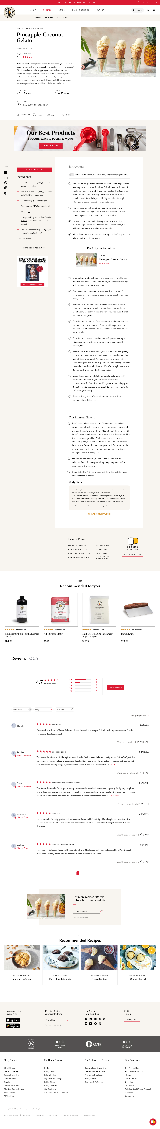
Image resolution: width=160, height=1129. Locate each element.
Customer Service (10, 1078)
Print (39, 115)
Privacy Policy (40, 1115)
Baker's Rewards (152, 3)
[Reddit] (95, 1023)
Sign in (148, 10)
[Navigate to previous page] (73, 873)
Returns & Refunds (11, 1085)
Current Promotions (11, 1075)
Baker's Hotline (50, 1075)
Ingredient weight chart (79, 554)
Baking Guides (49, 1071)
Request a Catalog (11, 1071)
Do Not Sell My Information (70, 1115)
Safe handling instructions (102, 558)
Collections (63, 18)
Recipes (47, 10)
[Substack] (100, 1023)
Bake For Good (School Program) (138, 1089)
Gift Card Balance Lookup (14, 1089)
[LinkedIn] (86, 1023)
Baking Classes (50, 1082)
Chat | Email (132, 1020)
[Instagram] (95, 1019)
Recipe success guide (78, 545)
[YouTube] (90, 1023)
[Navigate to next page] (86, 873)
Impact (100, 10)
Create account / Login (99, 514)
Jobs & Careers (131, 1078)
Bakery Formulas (91, 1078)
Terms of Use (53, 1115)
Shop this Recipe (35, 170)
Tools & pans (101, 554)
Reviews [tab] (18, 658)
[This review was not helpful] (146, 742)
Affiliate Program (10, 1096)
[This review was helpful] (141, 742)
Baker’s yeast (102, 550)
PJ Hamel (29, 48)
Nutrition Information (34, 248)
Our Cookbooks (50, 1089)
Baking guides (102, 545)
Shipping (7, 1082)
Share (54, 115)
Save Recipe (25, 115)
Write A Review (116, 687)
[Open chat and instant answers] (152, 1121)
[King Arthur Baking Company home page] (9, 12)
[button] (83, 679)
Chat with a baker (132, 555)
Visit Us (142, 3)
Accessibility (26, 1115)
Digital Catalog (9, 1068)
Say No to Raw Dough (53, 1078)
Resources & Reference (94, 1082)
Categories (35, 18)
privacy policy (83, 917)
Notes (67, 115)
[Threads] (100, 1019)
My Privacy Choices (89, 1115)
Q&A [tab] (33, 658)
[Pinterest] (104, 1019)
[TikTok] (90, 1019)
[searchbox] (19, 709)
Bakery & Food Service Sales (95, 1068)
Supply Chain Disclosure (11, 1115)
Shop (33, 10)
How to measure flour (78, 558)
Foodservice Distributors (94, 1075)
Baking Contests (50, 1085)
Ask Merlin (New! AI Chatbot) (56, 1092)
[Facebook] (86, 1019)
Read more (115, 765)
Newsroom (129, 1092)
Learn (62, 10)
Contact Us (129, 1096)
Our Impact (129, 1085)
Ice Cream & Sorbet (34, 28)
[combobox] (43, 709)
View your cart (153, 10)
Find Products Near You (134, 1071)
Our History (129, 1082)
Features (49, 18)
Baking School (80, 10)
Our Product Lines (132, 1068)
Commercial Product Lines (95, 1071)
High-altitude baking (78, 550)
